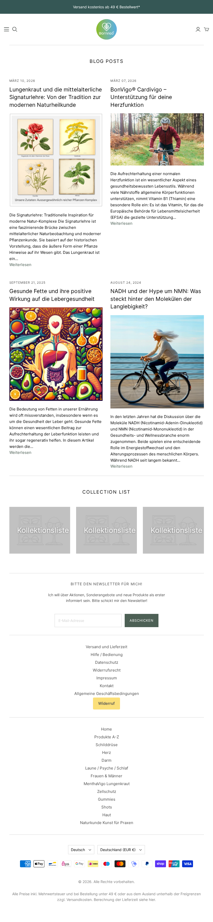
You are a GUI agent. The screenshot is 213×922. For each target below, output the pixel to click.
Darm (106, 760)
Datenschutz (106, 662)
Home (106, 729)
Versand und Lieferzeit (106, 646)
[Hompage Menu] (6, 29)
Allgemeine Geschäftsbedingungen (106, 693)
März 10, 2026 (22, 81)
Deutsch (78, 849)
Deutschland (118, 849)
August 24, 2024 (125, 282)
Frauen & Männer (106, 775)
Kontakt (107, 685)
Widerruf (106, 703)
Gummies (106, 799)
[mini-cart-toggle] (206, 29)
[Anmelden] (198, 29)
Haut (106, 814)
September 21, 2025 (27, 282)
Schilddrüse (107, 744)
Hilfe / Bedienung (107, 654)
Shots (106, 807)
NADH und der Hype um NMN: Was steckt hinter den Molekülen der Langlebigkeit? (155, 299)
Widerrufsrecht (107, 670)
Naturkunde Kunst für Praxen (106, 822)
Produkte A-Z (106, 736)
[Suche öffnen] (14, 29)
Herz (106, 752)
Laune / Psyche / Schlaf (106, 768)
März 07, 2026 (123, 81)
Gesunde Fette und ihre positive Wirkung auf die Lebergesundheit (52, 295)
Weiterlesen (20, 264)
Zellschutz (106, 791)
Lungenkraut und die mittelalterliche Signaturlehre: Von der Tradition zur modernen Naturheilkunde (55, 97)
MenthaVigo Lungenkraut (107, 783)
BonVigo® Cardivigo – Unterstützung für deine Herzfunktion (141, 97)
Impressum (106, 677)
